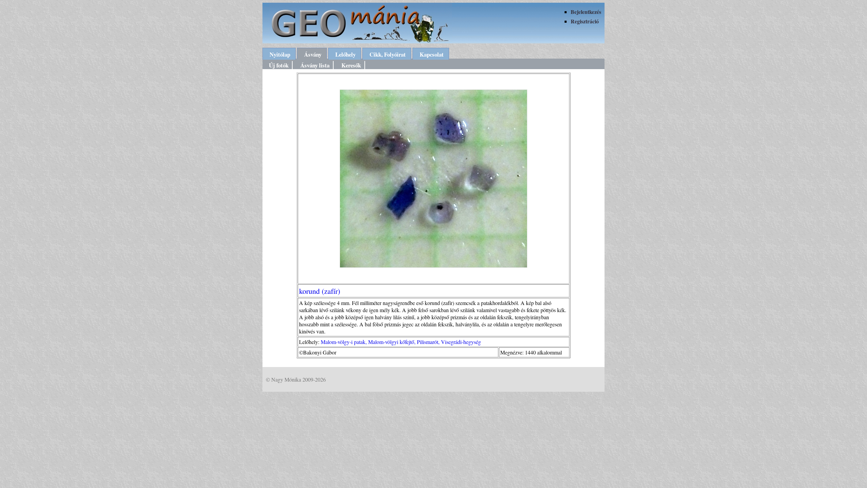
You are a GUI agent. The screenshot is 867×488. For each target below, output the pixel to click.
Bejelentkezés (586, 12)
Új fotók (279, 65)
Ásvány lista (315, 65)
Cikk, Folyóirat (387, 54)
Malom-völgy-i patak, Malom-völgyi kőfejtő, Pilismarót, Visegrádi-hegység (401, 341)
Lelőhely (345, 54)
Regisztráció (585, 21)
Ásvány (312, 54)
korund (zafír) (319, 291)
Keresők (351, 65)
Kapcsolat (432, 54)
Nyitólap (280, 54)
